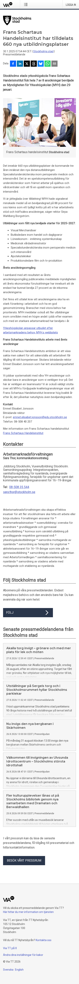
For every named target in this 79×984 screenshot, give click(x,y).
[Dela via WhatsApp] (47, 64)
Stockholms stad (43, 51)
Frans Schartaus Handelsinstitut (23, 433)
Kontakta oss (43, 940)
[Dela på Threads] (34, 64)
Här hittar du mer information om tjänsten (28, 911)
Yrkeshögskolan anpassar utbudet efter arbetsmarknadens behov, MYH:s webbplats (30, 330)
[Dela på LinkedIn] (20, 64)
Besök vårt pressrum (24, 860)
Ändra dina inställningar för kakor (23, 954)
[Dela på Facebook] (13, 64)
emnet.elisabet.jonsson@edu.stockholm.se (40, 417)
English (19, 969)
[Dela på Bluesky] (41, 64)
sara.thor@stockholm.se (19, 492)
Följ (9, 612)
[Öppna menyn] (26, 4)
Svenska (8, 969)
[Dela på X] (27, 64)
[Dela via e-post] (54, 64)
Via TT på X (10, 948)
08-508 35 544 (19, 487)
